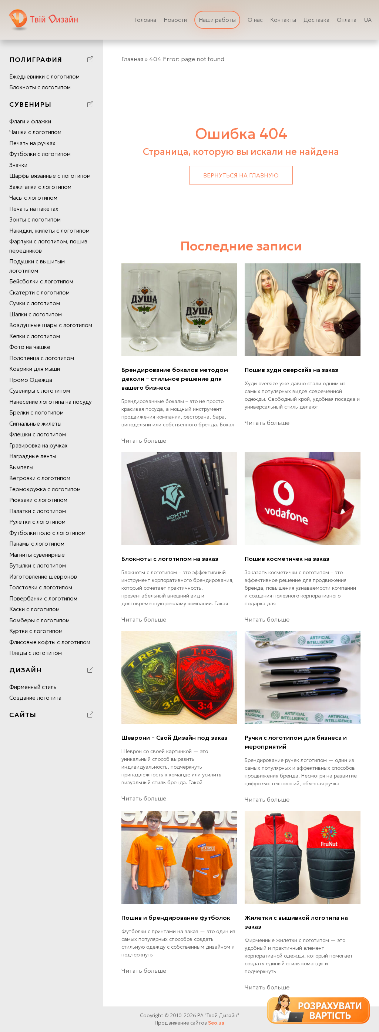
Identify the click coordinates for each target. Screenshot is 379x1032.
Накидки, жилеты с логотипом (49, 230)
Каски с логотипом (34, 609)
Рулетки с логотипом (37, 521)
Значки (18, 165)
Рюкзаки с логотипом (38, 499)
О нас (255, 19)
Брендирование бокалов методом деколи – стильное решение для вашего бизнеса (174, 378)
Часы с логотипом (33, 197)
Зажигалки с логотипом (40, 186)
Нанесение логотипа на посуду (50, 401)
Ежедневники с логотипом (44, 76)
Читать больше (143, 440)
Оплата (346, 19)
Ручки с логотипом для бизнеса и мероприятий (296, 742)
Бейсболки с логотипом (41, 281)
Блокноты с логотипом (40, 87)
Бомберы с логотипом (39, 620)
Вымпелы (21, 467)
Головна (145, 19)
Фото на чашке (29, 346)
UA (368, 19)
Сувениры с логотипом (39, 390)
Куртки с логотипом (36, 631)
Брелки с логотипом (36, 412)
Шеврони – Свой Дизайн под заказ (174, 737)
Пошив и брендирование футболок (175, 917)
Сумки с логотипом (34, 303)
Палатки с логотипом (37, 511)
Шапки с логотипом (35, 314)
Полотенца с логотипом (41, 358)
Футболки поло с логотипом (47, 532)
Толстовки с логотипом (40, 587)
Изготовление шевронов (43, 576)
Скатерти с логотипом (39, 292)
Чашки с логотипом (35, 132)
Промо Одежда (30, 379)
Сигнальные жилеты (35, 423)
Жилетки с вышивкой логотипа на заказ (296, 922)
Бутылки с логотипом (37, 565)
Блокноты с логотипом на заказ (169, 558)
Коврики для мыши (34, 368)
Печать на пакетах (33, 208)
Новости (175, 19)
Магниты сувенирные (37, 554)
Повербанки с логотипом (43, 598)
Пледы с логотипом (35, 652)
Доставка (316, 19)
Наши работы (217, 19)
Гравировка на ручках (38, 445)
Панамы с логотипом (36, 543)
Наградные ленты (32, 456)
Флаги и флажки (30, 121)
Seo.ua (216, 1023)
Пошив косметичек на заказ (287, 558)
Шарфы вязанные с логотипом (50, 175)
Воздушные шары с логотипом (50, 325)
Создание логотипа (35, 697)
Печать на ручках (32, 143)
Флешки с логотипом (37, 434)
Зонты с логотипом (35, 219)
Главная (132, 59)
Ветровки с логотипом (39, 478)
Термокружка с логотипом (45, 489)
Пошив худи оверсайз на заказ (291, 369)
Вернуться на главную (241, 175)
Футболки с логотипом (40, 153)
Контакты (283, 19)
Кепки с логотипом (34, 336)
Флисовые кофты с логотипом (49, 642)
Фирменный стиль (33, 686)
